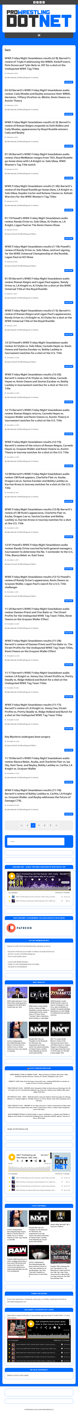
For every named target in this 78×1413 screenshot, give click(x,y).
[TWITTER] (34, 2)
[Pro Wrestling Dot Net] (39, 18)
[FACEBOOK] (37, 2)
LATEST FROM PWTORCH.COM (40, 1068)
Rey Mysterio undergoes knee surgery (27, 736)
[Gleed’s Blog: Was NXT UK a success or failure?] (61, 1220)
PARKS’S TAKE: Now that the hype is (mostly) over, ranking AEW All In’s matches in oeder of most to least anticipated (39, 1082)
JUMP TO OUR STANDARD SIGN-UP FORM (23, 964)
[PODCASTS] (43, 2)
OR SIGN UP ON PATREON (17, 967)
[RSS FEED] (40, 2)
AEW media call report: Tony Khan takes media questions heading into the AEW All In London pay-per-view (17, 1004)
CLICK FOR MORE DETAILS (18, 962)
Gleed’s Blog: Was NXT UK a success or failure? (60, 1225)
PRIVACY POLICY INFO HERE (17, 1375)
